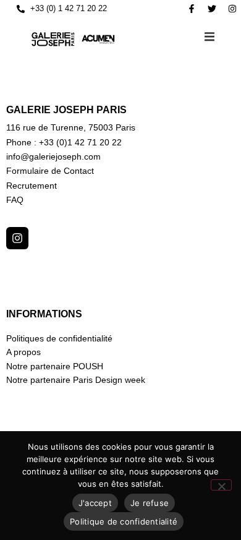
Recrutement (31, 186)
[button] (209, 36)
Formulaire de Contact (50, 171)
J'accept (95, 503)
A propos (23, 352)
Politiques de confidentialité (59, 338)
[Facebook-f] (191, 8)
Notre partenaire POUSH (54, 366)
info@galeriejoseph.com (53, 156)
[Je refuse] (221, 485)
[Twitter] (212, 8)
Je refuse (149, 503)
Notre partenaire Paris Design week (75, 380)
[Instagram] (232, 8)
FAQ (14, 200)
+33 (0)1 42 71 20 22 (80, 142)
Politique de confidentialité (123, 521)
